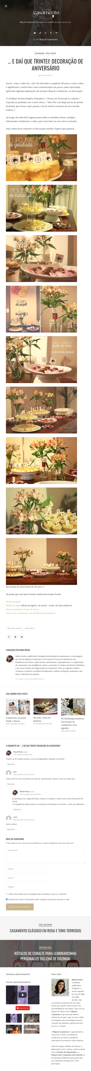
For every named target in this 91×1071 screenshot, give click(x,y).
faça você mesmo (14, 628)
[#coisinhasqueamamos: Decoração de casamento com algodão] (73, 706)
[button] (14, 1019)
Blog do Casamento (49, 39)
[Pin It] (22, 637)
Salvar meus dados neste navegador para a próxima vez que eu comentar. (38, 894)
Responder (11, 764)
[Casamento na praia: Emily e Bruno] (18, 706)
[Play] (23, 995)
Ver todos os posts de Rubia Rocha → (30, 679)
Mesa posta (51, 53)
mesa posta (29, 628)
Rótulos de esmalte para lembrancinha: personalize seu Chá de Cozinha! (45, 955)
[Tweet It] (15, 637)
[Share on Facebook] (9, 637)
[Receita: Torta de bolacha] (46, 706)
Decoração (40, 53)
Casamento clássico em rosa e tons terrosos (45, 930)
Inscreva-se (24, 1008)
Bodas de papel (14, 605)
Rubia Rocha (47, 75)
